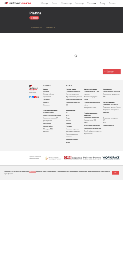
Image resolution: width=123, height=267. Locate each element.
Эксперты (112, 3)
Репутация (69, 126)
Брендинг (68, 123)
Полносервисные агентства (111, 91)
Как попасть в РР (48, 112)
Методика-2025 (48, 129)
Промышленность (108, 125)
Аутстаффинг (88, 134)
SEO (67, 105)
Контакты (50, 27)
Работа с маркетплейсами (74, 99)
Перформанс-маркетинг (73, 91)
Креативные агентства (73, 131)
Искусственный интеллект (92, 125)
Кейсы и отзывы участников (52, 115)
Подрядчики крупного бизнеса (112, 107)
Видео (68, 118)
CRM (85, 123)
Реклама (46, 131)
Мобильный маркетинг (73, 102)
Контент (68, 121)
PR (67, 112)
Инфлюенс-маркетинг (72, 129)
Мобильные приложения (91, 117)
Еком (104, 123)
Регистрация (47, 123)
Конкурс (54, 3)
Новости (46, 102)
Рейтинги (46, 91)
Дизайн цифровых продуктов (92, 131)
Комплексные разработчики (92, 128)
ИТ (104, 120)
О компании (36, 27)
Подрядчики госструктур (110, 104)
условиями (32, 171)
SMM (67, 115)
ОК (115, 173)
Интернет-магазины (90, 108)
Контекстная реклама (72, 94)
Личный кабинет (48, 126)
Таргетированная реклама (74, 97)
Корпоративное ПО (90, 120)
